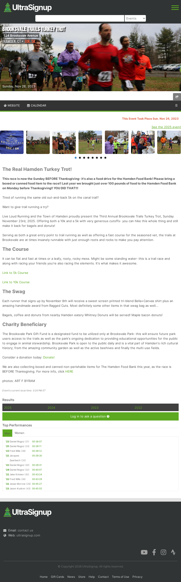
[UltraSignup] (28, 6)
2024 (51, 407)
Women (19, 433)
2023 (95, 407)
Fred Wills (15, 450)
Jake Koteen (17, 474)
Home (44, 576)
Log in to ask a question (88, 416)
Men (7, 433)
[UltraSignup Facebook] (154, 552)
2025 (8, 407)
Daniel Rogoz (17, 441)
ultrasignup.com (28, 535)
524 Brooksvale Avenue (21, 35)
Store (81, 576)
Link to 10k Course (16, 282)
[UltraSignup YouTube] (144, 552)
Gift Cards (57, 576)
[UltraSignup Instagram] (163, 552)
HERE (69, 371)
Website (13, 105)
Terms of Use (120, 576)
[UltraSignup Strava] (173, 552)
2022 (138, 407)
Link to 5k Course (15, 273)
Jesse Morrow (17, 483)
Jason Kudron (17, 488)
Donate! (49, 357)
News (71, 576)
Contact (103, 576)
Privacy (137, 576)
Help (92, 576)
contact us (25, 530)
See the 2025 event (166, 127)
